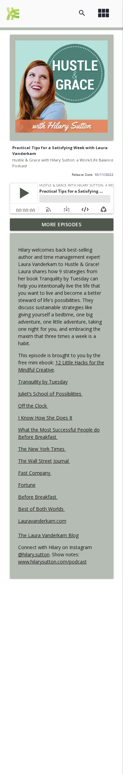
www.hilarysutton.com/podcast (52, 561)
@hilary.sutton (34, 554)
